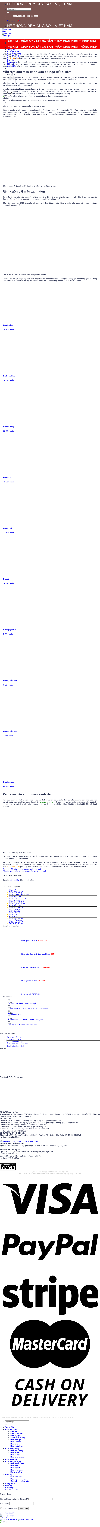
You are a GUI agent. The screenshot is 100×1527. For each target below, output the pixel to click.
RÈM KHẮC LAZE (16, 901)
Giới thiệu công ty (14, 1037)
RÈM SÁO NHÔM (16, 908)
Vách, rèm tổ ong (18, 1438)
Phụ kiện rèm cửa (18, 1479)
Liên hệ (8, 1486)
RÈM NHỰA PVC (16, 921)
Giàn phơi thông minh (20, 1481)
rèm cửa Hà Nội (13, 866)
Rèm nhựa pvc (16, 1470)
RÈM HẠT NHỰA (16, 919)
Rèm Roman (15, 1442)
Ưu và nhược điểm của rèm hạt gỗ (22, 1003)
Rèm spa (14, 1466)
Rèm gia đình (13, 52)
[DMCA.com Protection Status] (8, 1170)
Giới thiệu (9, 1488)
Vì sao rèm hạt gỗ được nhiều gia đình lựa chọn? (28, 1009)
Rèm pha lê (15, 1444)
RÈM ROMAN (14, 912)
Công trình (10, 1483)
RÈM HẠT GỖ (15, 897)
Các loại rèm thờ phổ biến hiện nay (22, 1025)
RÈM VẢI (13, 890)
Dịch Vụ (10, 60)
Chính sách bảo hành (15, 1046)
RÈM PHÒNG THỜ (17, 903)
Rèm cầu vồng (16, 1451)
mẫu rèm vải (13, 58)
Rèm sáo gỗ (15, 1440)
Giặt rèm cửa (16, 1477)
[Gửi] (8, 12)
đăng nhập (14, 880)
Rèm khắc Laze (17, 1464)
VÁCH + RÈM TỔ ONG (18, 899)
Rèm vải (13, 1431)
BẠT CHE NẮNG (16, 923)
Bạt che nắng (16, 1472)
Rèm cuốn (14, 1453)
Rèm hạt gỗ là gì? (15, 1014)
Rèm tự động (11, 1459)
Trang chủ (11, 49)
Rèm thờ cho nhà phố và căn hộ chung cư (25, 1019)
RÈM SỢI (13, 916)
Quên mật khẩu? (7, 1513)
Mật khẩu (4, 1504)
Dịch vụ (8, 1475)
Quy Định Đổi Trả (14, 1039)
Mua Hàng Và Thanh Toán (17, 1044)
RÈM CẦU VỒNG (16, 892)
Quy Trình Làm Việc (15, 1042)
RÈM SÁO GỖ (15, 905)
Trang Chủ (9, 1427)
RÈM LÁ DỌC (14, 910)
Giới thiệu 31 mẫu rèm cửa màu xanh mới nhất (22, 869)
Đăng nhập (24, 1508)
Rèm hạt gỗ (15, 1435)
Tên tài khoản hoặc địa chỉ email (14, 1499)
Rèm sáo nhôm (17, 1457)
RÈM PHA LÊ (14, 914)
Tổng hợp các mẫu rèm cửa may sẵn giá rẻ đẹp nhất (24, 871)
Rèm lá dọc (15, 1455)
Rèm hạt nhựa (16, 1446)
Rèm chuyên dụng (13, 1461)
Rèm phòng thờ (17, 1433)
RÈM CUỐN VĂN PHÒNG (19, 894)
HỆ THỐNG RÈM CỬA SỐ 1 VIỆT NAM (39, 4)
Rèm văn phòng (12, 1448)
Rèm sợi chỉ (15, 1468)
